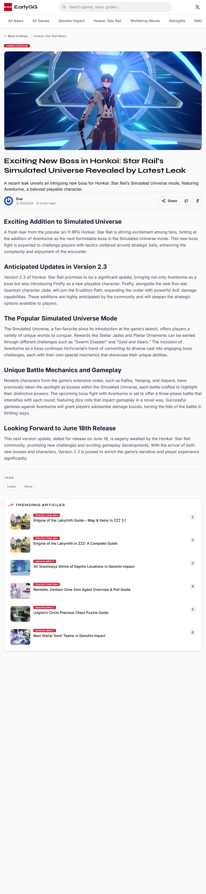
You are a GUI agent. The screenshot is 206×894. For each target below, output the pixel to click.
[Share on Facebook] (197, 200)
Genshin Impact (72, 21)
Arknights (177, 21)
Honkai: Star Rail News (50, 36)
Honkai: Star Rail (107, 21)
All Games (40, 21)
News (28, 486)
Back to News (18, 36)
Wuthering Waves (145, 21)
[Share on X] (186, 200)
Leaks (11, 486)
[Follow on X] (197, 7)
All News (15, 21)
